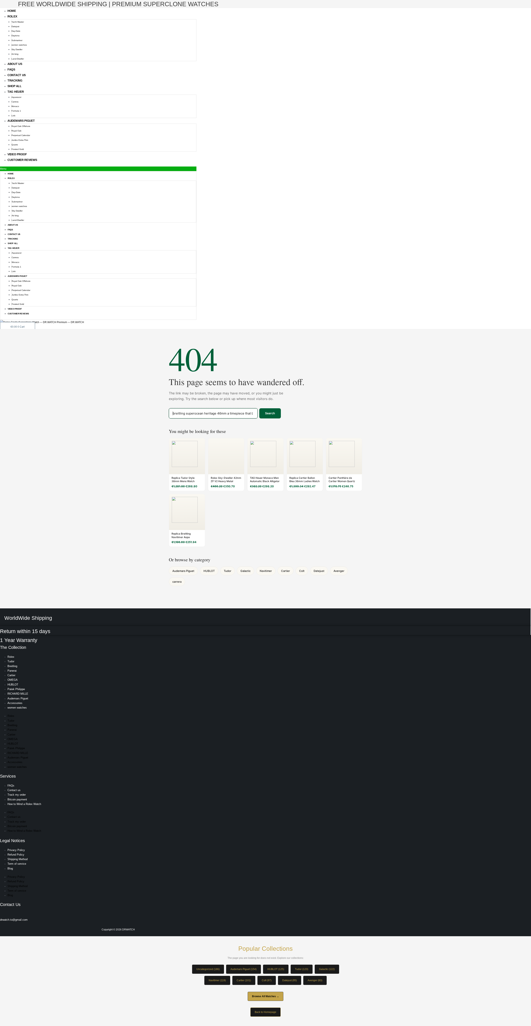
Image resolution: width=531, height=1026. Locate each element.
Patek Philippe (16, 689)
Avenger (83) (315, 980)
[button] (98, 169)
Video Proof (17, 154)
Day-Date (15, 31)
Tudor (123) (301, 969)
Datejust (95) (289, 980)
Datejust (15, 26)
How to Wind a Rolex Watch (24, 804)
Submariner (16, 40)
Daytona (15, 35)
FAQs (11, 69)
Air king (14, 54)
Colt (301, 571)
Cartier (285, 571)
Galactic (245, 571)
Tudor (227, 571)
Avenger (339, 571)
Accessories (14, 703)
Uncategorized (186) (208, 969)
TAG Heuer (15, 91)
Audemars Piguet (21, 120)
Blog (10, 868)
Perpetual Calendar (20, 135)
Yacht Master (17, 22)
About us (14, 64)
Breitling (12, 666)
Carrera (14, 102)
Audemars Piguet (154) (243, 969)
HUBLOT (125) (275, 969)
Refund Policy (15, 854)
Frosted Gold (17, 149)
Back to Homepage (265, 1012)
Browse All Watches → (265, 996)
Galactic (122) (327, 969)
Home (11, 10)
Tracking (14, 80)
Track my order (16, 794)
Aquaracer (16, 97)
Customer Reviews (22, 160)
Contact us (16, 75)
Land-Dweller (17, 59)
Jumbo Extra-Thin (19, 140)
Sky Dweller (16, 49)
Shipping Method (17, 859)
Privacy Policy (16, 850)
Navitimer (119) (217, 980)
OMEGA (12, 679)
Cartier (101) (244, 980)
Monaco (15, 106)
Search (270, 413)
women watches (19, 45)
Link (13, 115)
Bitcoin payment (17, 799)
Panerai (12, 670)
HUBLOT (209, 571)
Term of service (16, 863)
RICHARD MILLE (17, 693)
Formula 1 (16, 111)
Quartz (14, 144)
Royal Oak (16, 131)
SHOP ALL (14, 86)
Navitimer (266, 571)
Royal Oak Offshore (20, 126)
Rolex (12, 16)
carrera (176, 581)
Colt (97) (267, 980)
